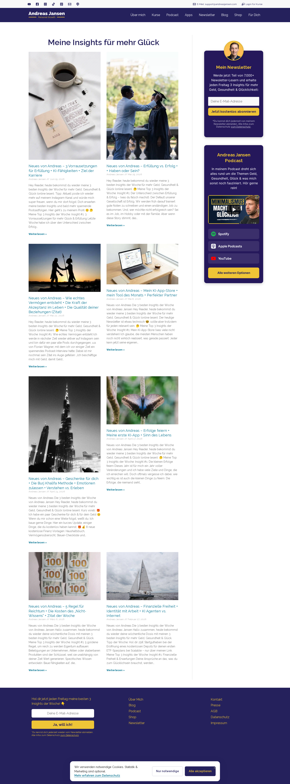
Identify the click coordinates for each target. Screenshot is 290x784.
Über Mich (136, 699)
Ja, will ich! (62, 725)
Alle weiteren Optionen (233, 273)
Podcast (135, 711)
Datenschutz (220, 717)
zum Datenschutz (241, 126)
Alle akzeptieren (200, 771)
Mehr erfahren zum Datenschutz (97, 775)
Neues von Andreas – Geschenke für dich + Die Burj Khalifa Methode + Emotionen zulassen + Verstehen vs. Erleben (63, 483)
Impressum (219, 723)
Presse (215, 705)
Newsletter (137, 723)
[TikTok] (53, 4)
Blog (132, 705)
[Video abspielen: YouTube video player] (233, 209)
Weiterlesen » (38, 234)
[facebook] (37, 4)
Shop (132, 717)
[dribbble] (77, 4)
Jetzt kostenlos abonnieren (233, 111)
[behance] (61, 4)
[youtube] (29, 4)
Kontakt (216, 699)
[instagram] (45, 4)
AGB (214, 711)
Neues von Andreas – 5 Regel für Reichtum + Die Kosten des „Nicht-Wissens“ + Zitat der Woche (57, 611)
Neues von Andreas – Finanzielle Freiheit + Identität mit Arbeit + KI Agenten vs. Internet (142, 611)
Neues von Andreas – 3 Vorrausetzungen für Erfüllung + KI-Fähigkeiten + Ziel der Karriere (63, 170)
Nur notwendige (167, 771)
